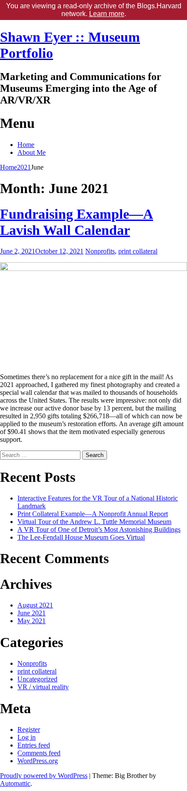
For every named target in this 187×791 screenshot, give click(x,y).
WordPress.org (37, 760)
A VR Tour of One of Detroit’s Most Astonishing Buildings (98, 529)
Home (25, 144)
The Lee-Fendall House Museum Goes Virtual (81, 537)
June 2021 (31, 613)
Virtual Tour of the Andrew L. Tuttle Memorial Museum (94, 521)
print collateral (137, 251)
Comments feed (38, 753)
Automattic (15, 783)
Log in (26, 737)
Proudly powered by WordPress (43, 775)
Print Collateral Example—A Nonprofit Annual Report (92, 513)
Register (28, 729)
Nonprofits (100, 251)
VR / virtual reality (43, 687)
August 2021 (35, 605)
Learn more (106, 13)
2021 (24, 167)
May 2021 (31, 620)
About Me (31, 152)
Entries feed (33, 745)
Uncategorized (37, 679)
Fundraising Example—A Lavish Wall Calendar (76, 222)
